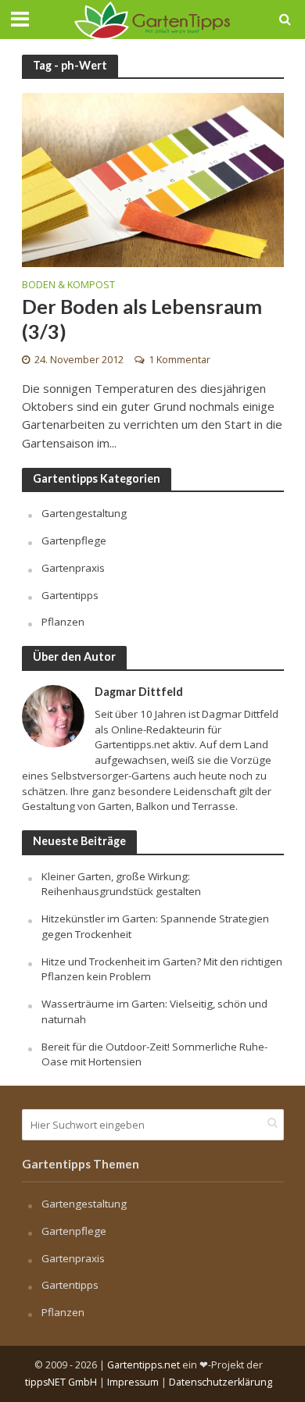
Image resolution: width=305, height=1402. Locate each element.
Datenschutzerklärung (220, 1382)
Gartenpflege (73, 540)
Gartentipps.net (143, 1365)
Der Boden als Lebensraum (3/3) (142, 318)
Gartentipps (70, 595)
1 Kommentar (179, 359)
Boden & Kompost (68, 285)
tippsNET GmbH (61, 1382)
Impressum (133, 1382)
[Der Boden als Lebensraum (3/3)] (153, 179)
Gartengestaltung (84, 513)
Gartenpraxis (73, 568)
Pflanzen (62, 622)
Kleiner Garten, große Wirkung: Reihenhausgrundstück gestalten (121, 884)
